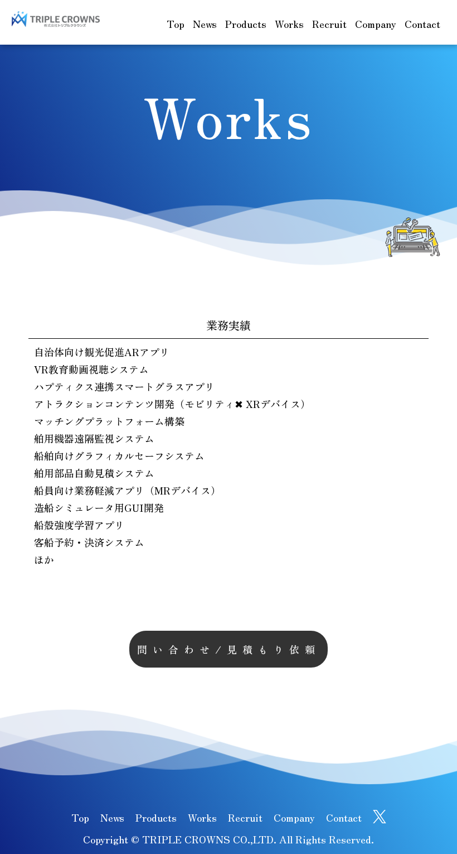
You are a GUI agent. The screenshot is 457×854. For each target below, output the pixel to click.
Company (375, 23)
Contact (422, 23)
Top (175, 23)
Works (289, 23)
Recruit (329, 23)
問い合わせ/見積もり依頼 (228, 649)
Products (245, 23)
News (205, 23)
